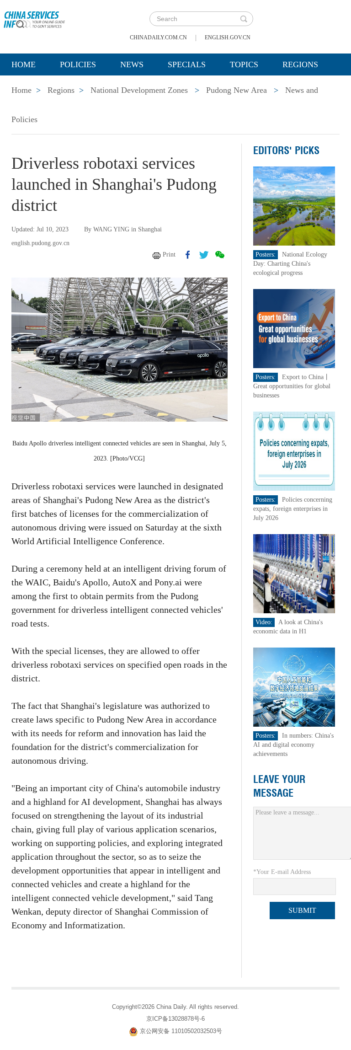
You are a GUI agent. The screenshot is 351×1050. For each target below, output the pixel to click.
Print (169, 254)
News (132, 64)
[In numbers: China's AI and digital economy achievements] (294, 686)
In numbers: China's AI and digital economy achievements (293, 744)
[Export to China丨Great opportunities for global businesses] (294, 328)
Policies (78, 64)
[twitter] (203, 254)
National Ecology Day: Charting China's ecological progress (290, 263)
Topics (244, 64)
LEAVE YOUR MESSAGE (279, 786)
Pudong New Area (236, 90)
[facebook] (187, 254)
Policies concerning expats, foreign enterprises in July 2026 (292, 508)
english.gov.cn (227, 37)
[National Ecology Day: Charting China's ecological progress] (294, 205)
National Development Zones (139, 90)
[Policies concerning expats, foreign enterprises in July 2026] (294, 450)
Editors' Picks (286, 150)
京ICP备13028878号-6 (175, 1018)
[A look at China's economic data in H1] (294, 573)
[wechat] (219, 254)
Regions (300, 64)
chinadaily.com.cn (158, 37)
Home (23, 64)
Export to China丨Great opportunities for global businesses (291, 386)
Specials (187, 64)
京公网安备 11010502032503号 (181, 1031)
